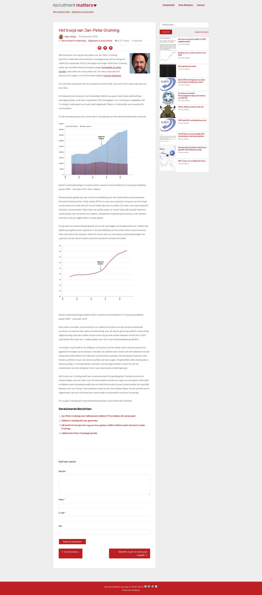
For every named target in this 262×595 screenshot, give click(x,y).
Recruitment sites (61, 12)
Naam (62, 500)
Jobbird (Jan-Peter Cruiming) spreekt (79, 433)
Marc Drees (70, 36)
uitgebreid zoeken (202, 32)
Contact (201, 5)
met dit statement (112, 76)
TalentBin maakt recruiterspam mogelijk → (132, 553)
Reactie (63, 471)
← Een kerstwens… (70, 552)
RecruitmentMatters (112, 587)
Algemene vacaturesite (82, 12)
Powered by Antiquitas (131, 590)
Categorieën (168, 5)
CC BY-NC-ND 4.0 (136, 587)
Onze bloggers (185, 5)
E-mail (62, 513)
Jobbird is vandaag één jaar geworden (79, 421)
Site (60, 526)
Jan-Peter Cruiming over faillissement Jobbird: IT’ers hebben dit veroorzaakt (98, 416)
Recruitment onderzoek (74, 40)
